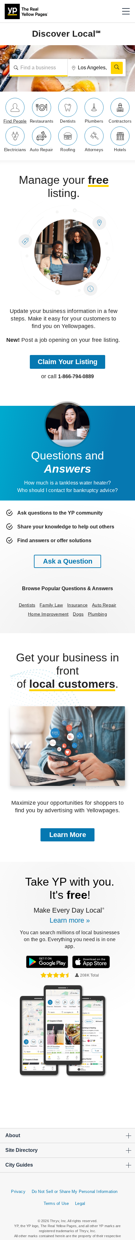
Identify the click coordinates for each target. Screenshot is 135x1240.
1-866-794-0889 (76, 376)
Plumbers (94, 121)
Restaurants (41, 121)
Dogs (78, 614)
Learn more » (70, 920)
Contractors (120, 121)
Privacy (18, 1191)
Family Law (51, 604)
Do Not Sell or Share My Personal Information (75, 1191)
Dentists (68, 121)
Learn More (67, 835)
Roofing (67, 149)
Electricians (15, 149)
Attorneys (94, 149)
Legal (80, 1203)
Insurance (77, 604)
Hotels (120, 149)
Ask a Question (67, 561)
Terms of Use (56, 1203)
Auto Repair (41, 149)
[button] (126, 11)
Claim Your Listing (67, 362)
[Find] (117, 68)
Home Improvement (48, 614)
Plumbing (97, 614)
